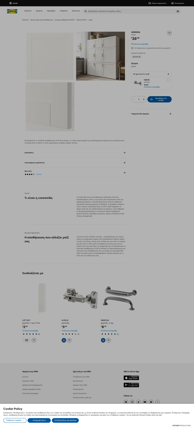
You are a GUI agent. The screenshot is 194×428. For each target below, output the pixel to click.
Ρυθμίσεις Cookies (13, 420)
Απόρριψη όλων (39, 420)
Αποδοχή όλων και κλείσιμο (65, 420)
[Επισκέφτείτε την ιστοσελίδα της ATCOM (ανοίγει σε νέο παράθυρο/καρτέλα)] (181, 425)
